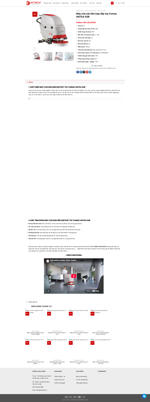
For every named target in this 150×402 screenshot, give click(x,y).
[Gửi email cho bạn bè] (83, 72)
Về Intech (56, 3)
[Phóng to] (34, 48)
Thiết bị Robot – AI (59, 376)
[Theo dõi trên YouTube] (123, 3)
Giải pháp (83, 3)
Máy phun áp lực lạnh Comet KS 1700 (79, 333)
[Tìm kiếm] (112, 3)
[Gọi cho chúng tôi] (121, 3)
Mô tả (31, 82)
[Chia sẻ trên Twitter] (80, 72)
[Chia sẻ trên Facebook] (77, 72)
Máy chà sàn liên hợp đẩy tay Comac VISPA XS (100, 333)
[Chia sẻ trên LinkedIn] (90, 72)
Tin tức (92, 3)
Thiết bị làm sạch (90, 10)
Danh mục (65, 3)
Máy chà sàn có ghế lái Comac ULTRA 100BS (35, 333)
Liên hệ (98, 3)
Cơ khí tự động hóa (82, 379)
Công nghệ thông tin (82, 383)
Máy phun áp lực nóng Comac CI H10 (79, 362)
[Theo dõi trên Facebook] (117, 3)
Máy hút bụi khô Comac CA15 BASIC (35, 362)
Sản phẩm (74, 3)
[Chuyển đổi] (27, 82)
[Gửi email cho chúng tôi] (119, 3)
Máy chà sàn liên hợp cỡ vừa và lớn (98, 68)
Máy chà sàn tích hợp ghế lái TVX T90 (101, 362)
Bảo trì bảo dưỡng (81, 376)
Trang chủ (47, 3)
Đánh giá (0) (33, 302)
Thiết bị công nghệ (59, 383)
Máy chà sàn (102, 10)
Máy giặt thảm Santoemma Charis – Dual (57, 362)
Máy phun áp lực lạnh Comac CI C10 (57, 333)
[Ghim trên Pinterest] (87, 72)
